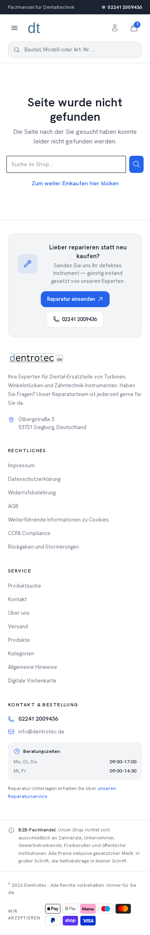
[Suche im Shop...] (136, 164)
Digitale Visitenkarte (32, 680)
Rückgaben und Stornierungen (43, 546)
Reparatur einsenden (71, 299)
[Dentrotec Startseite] (34, 28)
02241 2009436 (125, 7)
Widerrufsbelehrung (32, 492)
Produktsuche (24, 585)
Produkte (19, 640)
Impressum (21, 465)
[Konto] (115, 28)
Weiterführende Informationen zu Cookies (58, 519)
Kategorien (21, 653)
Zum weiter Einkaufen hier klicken (75, 183)
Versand (18, 626)
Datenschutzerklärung (34, 479)
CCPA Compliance (29, 533)
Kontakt (17, 599)
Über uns (19, 613)
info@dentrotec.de (41, 731)
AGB (13, 506)
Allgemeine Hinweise (32, 667)
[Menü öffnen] (14, 28)
